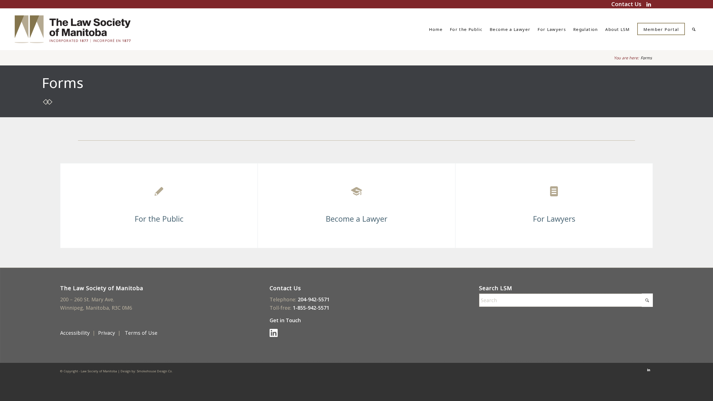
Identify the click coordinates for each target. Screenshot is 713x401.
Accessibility (75, 332)
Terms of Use (142, 332)
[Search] (693, 29)
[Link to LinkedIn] (648, 4)
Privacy (106, 332)
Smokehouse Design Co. (155, 371)
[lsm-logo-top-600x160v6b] (80, 29)
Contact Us (626, 4)
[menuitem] (435, 29)
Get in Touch (286, 320)
